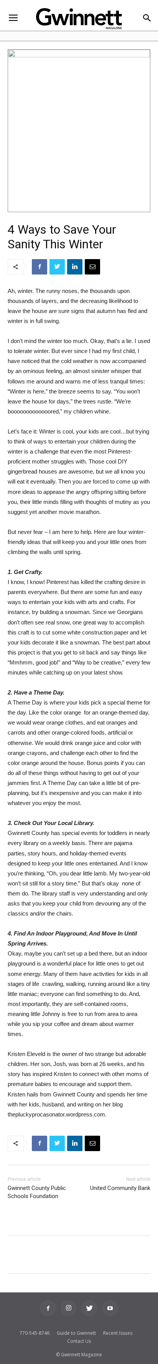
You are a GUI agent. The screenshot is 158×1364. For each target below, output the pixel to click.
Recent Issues (117, 1333)
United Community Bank (120, 1188)
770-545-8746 (34, 1333)
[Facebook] (48, 1308)
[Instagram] (68, 1308)
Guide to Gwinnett (76, 1333)
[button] (147, 18)
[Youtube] (110, 1308)
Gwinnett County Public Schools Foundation (37, 1192)
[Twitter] (89, 1308)
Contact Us (79, 1341)
